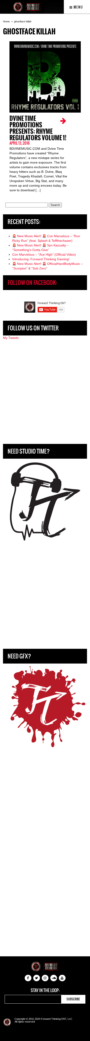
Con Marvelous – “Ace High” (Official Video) (44, 254)
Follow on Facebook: (32, 282)
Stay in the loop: (45, 990)
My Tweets (11, 338)
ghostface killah (22, 21)
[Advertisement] (45, 392)
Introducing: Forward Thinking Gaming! (40, 259)
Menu (78, 7)
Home (6, 21)
